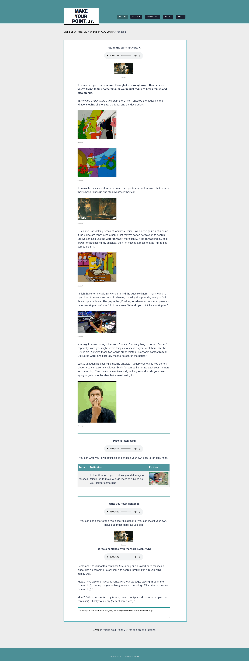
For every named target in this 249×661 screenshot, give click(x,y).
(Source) (123, 77)
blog (168, 17)
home (122, 17)
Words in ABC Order (102, 31)
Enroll (96, 629)
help (181, 17)
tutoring (152, 17)
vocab (136, 17)
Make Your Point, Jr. (75, 31)
